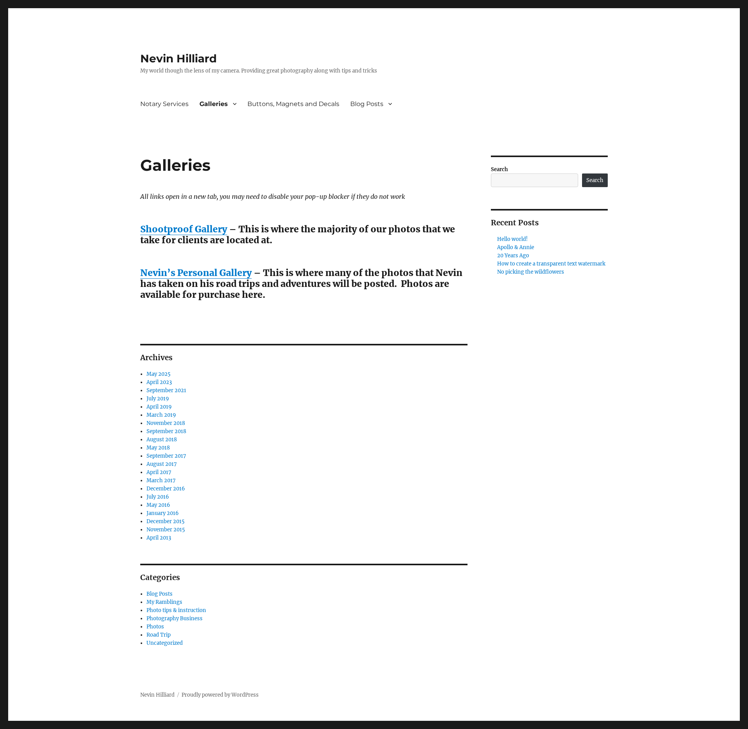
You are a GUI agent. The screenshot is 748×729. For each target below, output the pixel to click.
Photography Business (174, 618)
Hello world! (512, 239)
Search (499, 169)
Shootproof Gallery (183, 229)
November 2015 (165, 529)
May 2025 (158, 374)
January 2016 (162, 513)
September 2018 (166, 431)
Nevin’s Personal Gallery (196, 272)
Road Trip (158, 635)
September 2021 (166, 390)
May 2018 (158, 447)
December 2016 (165, 488)
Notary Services (164, 104)
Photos (155, 626)
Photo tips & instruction (176, 610)
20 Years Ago (513, 255)
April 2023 (159, 382)
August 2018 (161, 439)
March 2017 (161, 480)
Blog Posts (366, 104)
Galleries (213, 104)
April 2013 (158, 537)
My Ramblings (164, 602)
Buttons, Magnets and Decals (293, 104)
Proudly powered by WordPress (220, 695)
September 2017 (166, 456)
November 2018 (165, 423)
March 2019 (161, 415)
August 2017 (161, 464)
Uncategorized (164, 643)
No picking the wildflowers (530, 272)
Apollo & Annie (515, 247)
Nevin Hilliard (178, 58)
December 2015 (165, 521)
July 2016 (157, 497)
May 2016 (158, 505)
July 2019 (157, 398)
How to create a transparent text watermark (551, 263)
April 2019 (159, 406)
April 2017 (158, 472)
